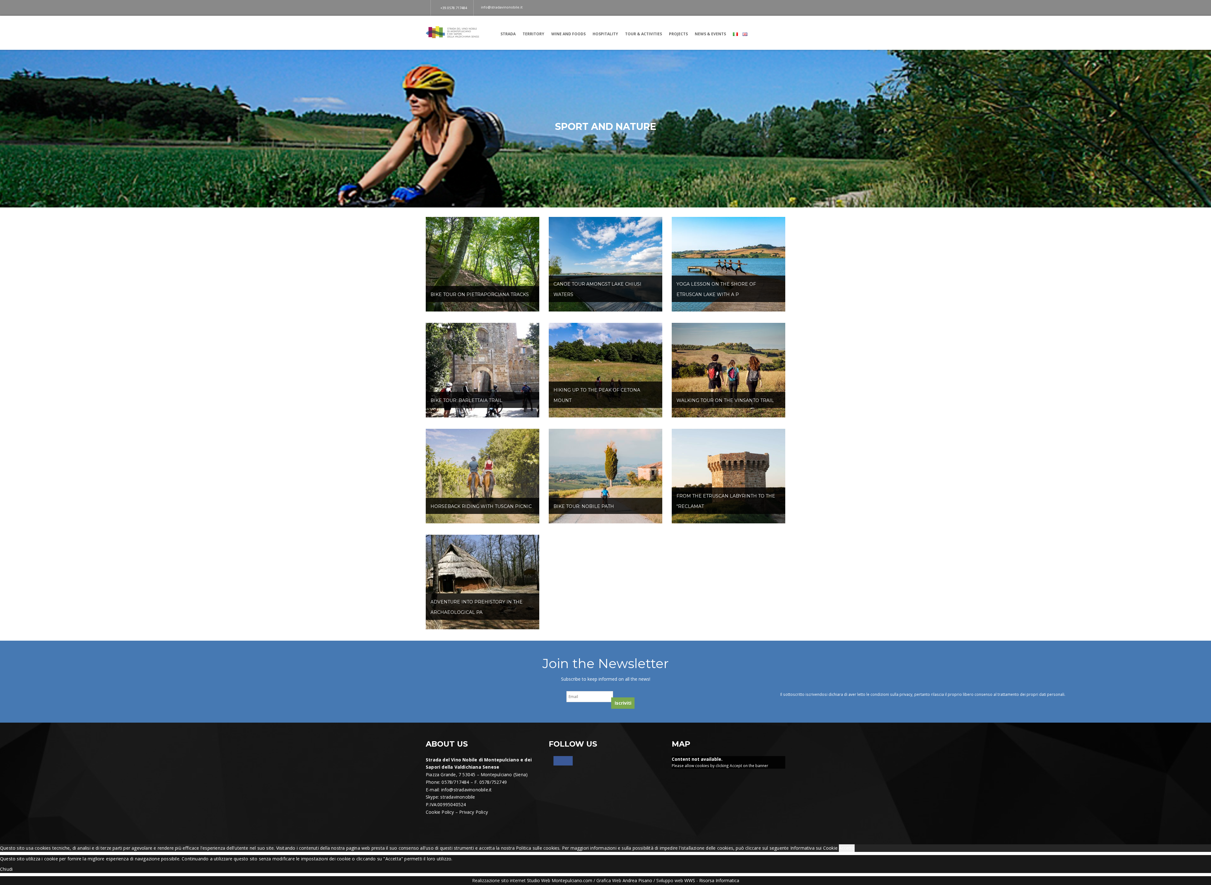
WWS (689, 880)
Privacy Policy (473, 812)
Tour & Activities (643, 34)
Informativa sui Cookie (814, 848)
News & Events (710, 34)
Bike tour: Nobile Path (583, 506)
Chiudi (6, 869)
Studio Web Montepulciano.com (559, 880)
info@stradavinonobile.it (466, 790)
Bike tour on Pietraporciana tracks (479, 294)
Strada (508, 34)
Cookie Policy (440, 812)
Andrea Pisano (637, 880)
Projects (678, 34)
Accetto (847, 848)
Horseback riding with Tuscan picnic (481, 506)
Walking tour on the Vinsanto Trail (725, 400)
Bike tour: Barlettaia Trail (466, 400)
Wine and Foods (568, 34)
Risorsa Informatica (719, 880)
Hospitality (605, 34)
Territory (533, 34)
